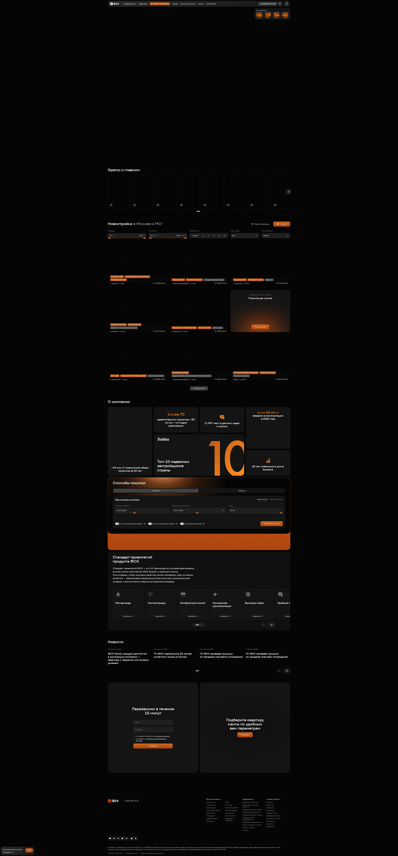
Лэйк (227, 802)
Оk (29, 850)
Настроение (230, 813)
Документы (270, 827)
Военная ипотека (273, 818)
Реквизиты (270, 821)
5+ (225, 235)
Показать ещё (199, 388)
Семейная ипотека (273, 816)
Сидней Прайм (212, 818)
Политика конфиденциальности (152, 853)
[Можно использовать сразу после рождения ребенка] (177, 524)
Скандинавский (231, 810)
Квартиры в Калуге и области (251, 806)
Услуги (201, 4)
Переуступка (271, 813)
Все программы (276, 499)
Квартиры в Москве (250, 802)
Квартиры (143, 4)
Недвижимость (130, 4)
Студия (195, 235)
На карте (283, 224)
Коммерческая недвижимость (248, 818)
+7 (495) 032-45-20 (131, 801)
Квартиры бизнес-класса (253, 810)
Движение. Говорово (229, 819)
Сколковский (230, 816)
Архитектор (210, 813)
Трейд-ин (242, 491)
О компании (211, 4)
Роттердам (210, 816)
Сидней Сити (211, 805)
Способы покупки (187, 4)
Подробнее (127, 616)
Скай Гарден (211, 808)
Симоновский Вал (213, 810)
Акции (175, 4)
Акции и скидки (249, 828)
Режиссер (210, 821)
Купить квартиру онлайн (252, 825)
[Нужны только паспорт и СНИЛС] (204, 524)
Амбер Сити (211, 802)
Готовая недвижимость (252, 812)
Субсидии (270, 810)
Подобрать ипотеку (271, 524)
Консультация (260, 327)
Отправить (153, 746)
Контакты (270, 824)
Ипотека (156, 491)
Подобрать (245, 735)
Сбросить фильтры (261, 224)
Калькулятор (262, 499)
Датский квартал (231, 808)
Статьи (245, 830)
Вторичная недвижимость (253, 822)
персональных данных (162, 736)
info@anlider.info (131, 853)
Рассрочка (270, 808)
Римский (228, 805)
